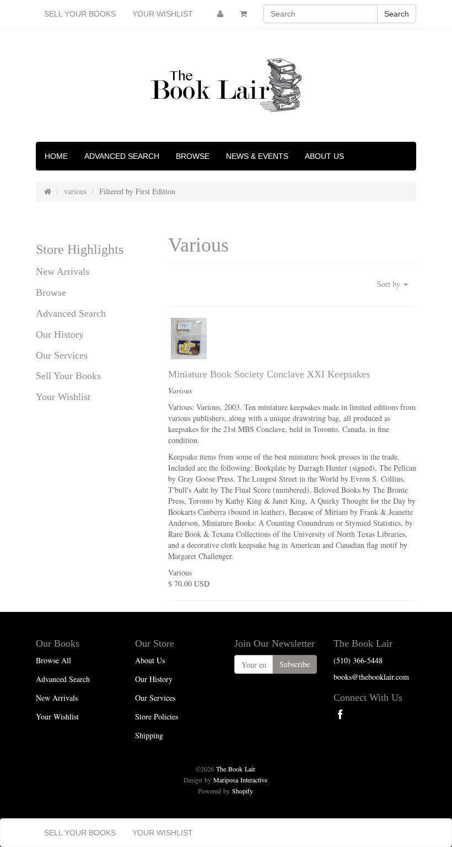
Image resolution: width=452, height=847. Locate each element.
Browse (192, 156)
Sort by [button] (389, 284)
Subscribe (294, 664)
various (75, 191)
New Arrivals (62, 271)
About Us (324, 156)
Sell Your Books (80, 13)
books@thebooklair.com (371, 677)
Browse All (53, 660)
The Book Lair (235, 768)
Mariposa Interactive (240, 779)
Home (56, 156)
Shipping (149, 735)
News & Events (257, 156)
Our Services (62, 355)
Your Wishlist (162, 13)
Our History (60, 334)
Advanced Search (121, 156)
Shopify (242, 790)
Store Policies (156, 716)
